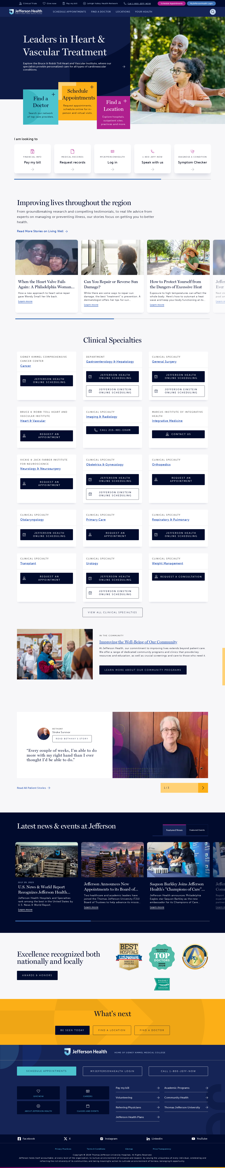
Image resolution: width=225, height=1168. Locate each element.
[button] (87, 179)
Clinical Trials (30, 3)
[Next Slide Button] (203, 788)
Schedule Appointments (172, 3)
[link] (74, 45)
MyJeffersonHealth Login (201, 3)
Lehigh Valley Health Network (102, 3)
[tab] (174, 829)
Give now (51, 3)
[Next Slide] (215, 134)
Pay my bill (71, 3)
